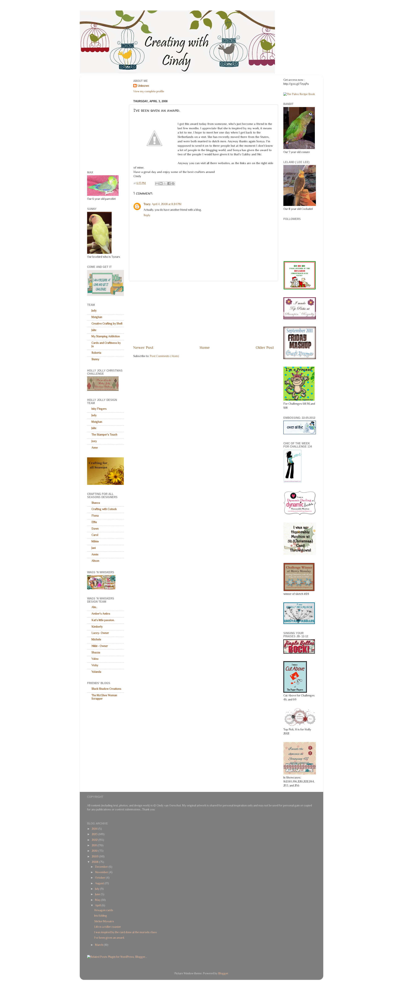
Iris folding (100, 915)
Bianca (96, 502)
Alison (95, 560)
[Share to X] (165, 183)
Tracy (147, 204)
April (98, 905)
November (102, 872)
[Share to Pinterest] (173, 183)
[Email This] (157, 183)
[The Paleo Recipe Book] (299, 94)
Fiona (95, 515)
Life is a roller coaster (107, 926)
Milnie (95, 541)
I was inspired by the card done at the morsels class (125, 932)
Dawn (95, 528)
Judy (94, 310)
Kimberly (97, 626)
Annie (95, 554)
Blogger (223, 973)
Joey (94, 441)
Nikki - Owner (100, 646)
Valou (95, 658)
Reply (147, 215)
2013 (95, 834)
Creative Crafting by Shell (107, 323)
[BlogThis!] (161, 183)
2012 (95, 839)
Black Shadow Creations (106, 688)
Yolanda (96, 671)
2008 (95, 862)
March (99, 944)
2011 (94, 845)
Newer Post (143, 347)
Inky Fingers (99, 408)
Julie (94, 330)
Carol (95, 534)
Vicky (95, 665)
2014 (95, 828)
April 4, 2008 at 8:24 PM (167, 204)
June (98, 894)
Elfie (94, 522)
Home (205, 347)
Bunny (95, 359)
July (97, 888)
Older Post (265, 347)
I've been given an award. (109, 937)
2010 (95, 850)
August (100, 883)
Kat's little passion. (103, 620)
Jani (94, 548)
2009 (95, 856)
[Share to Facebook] (169, 183)
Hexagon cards (103, 910)
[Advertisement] (203, 313)
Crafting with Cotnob (104, 509)
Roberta (96, 352)
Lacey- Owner (100, 633)
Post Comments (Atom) (164, 356)
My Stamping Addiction (106, 336)
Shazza (96, 652)
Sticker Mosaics (104, 921)
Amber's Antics (101, 613)
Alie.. (94, 607)
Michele (96, 639)
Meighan (97, 317)
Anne (95, 447)
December (102, 866)
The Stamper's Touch (104, 434)
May (98, 900)
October (100, 877)
